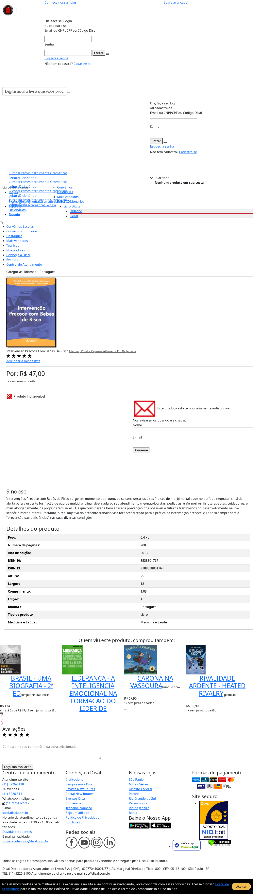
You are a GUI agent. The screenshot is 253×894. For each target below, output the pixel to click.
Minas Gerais (138, 784)
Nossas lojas (15, 250)
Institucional (75, 779)
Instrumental (40, 200)
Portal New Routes (79, 794)
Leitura (14, 204)
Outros (14, 214)
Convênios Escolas (20, 226)
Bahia (133, 813)
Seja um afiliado (77, 813)
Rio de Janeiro (139, 808)
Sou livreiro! (74, 822)
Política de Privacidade (82, 817)
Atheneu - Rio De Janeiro (119, 351)
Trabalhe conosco (79, 808)
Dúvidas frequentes (17, 832)
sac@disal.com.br (15, 813)
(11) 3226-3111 (13, 794)
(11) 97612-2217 (17, 803)
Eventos (12, 260)
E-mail (137, 437)
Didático (76, 211)
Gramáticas (58, 182)
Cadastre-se (82, 64)
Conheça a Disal (18, 255)
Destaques (65, 192)
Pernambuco (138, 803)
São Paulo (136, 779)
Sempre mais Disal (79, 784)
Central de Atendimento (24, 264)
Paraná (134, 794)
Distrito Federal (140, 789)
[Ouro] (213, 820)
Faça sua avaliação (17, 767)
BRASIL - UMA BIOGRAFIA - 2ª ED (31, 686)
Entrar (99, 53)
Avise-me (141, 450)
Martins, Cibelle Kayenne (86, 351)
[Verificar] (219, 842)
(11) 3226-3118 (13, 784)
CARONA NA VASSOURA (151, 682)
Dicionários (17, 210)
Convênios (65, 187)
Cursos (14, 200)
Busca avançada (175, 2)
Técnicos (12, 245)
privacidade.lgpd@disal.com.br (25, 841)
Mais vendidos (68, 197)
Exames (25, 200)
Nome (137, 425)
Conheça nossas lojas (60, 2)
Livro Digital (72, 206)
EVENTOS (64, 201)
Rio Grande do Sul (142, 798)
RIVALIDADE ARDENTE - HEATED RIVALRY (217, 686)
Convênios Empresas (22, 231)
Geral (74, 216)
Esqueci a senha (56, 58)
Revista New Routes (80, 789)
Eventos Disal (76, 798)
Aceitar (241, 886)
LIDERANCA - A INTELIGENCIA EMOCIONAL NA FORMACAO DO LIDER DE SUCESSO (93, 697)
